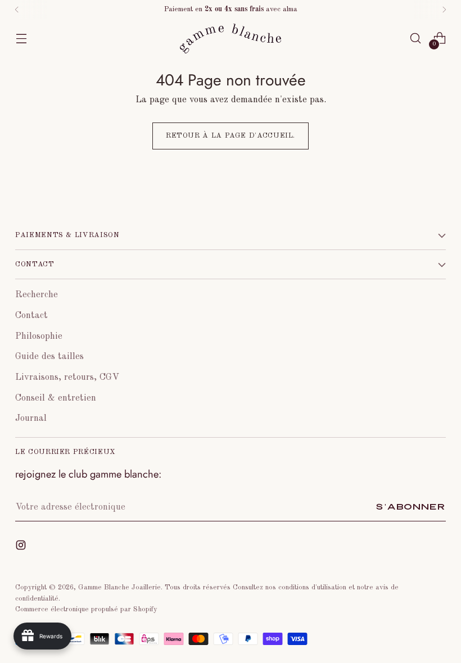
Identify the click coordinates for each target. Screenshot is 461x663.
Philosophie (38, 336)
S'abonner (411, 507)
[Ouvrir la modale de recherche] (415, 38)
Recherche (36, 294)
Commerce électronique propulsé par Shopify (86, 609)
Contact (31, 315)
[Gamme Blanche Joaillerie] (230, 38)
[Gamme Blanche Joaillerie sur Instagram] (22, 547)
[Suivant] (444, 9)
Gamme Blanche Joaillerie (119, 587)
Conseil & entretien (55, 398)
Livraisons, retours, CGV (67, 377)
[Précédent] (16, 9)
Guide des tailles (49, 356)
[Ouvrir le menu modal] (21, 38)
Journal (31, 418)
